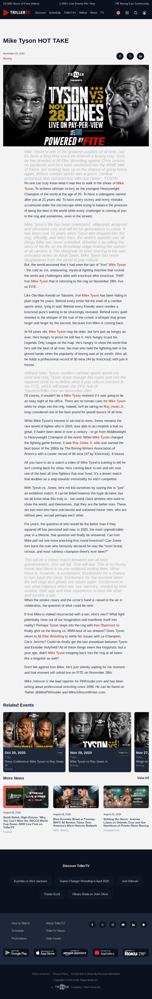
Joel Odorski (130, 881)
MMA (56, 830)
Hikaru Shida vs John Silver (90, 894)
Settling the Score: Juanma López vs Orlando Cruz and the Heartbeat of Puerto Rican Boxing (126, 822)
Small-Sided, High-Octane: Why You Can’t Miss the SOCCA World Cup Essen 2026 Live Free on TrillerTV (25, 822)
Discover (40, 12)
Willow (83, 12)
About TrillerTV (55, 923)
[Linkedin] (133, 924)
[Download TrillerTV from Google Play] (16, 953)
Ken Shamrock (105, 625)
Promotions (19, 938)
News (93, 12)
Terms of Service (41, 974)
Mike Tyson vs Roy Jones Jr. (89, 761)
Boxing (7, 58)
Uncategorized (111, 830)
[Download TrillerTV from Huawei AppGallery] (105, 953)
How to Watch (21, 923)
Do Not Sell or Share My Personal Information (95, 974)
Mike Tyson (34, 152)
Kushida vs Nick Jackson (30, 881)
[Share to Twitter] (130, 56)
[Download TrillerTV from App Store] (45, 953)
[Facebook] (92, 924)
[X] (102, 924)
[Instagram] (112, 924)
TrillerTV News (55, 930)
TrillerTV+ (70, 12)
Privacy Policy (60, 974)
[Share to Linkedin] (140, 56)
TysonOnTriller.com (41, 391)
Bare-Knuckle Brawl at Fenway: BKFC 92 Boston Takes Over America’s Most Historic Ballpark (75, 822)
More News (13, 778)
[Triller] (143, 924)
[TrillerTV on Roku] (136, 953)
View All (143, 778)
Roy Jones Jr (113, 406)
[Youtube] (123, 924)
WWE (111, 165)
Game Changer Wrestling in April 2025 (84, 881)
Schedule (55, 12)
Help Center (53, 938)
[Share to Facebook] (120, 56)
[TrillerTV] (16, 13)
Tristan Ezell (52, 894)
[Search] (135, 12)
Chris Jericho (113, 160)
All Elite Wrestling (71, 160)
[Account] (144, 12)
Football (7, 832)
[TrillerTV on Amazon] (75, 953)
